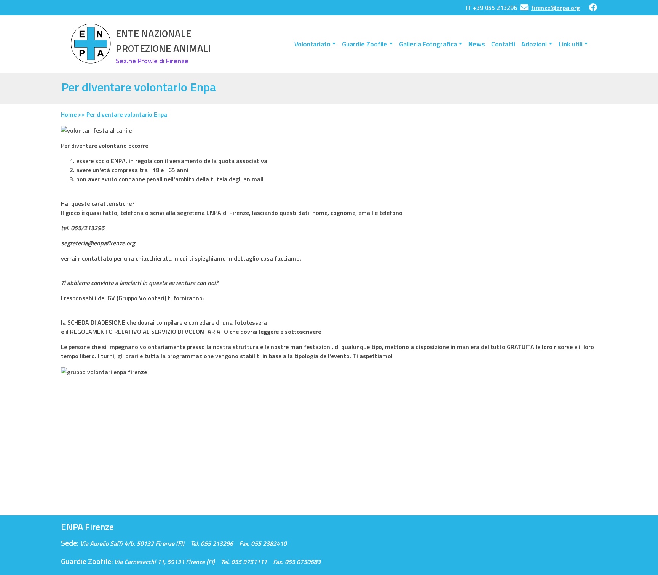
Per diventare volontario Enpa (126, 114)
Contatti (503, 44)
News (476, 44)
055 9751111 (249, 561)
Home (69, 114)
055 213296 (217, 543)
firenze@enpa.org (555, 7)
